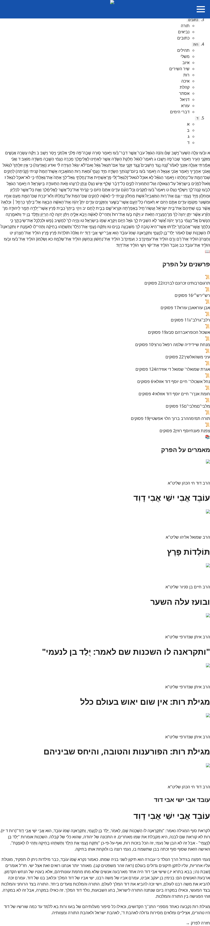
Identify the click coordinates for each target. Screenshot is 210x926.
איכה (185, 81)
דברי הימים (180, 112)
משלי (185, 56)
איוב (186, 62)
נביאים (184, 32)
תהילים (183, 50)
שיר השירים (179, 69)
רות (195, 44)
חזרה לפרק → (198, 923)
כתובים (193, 20)
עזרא (185, 105)
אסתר (184, 93)
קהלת (185, 87)
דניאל (185, 99)
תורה (185, 25)
